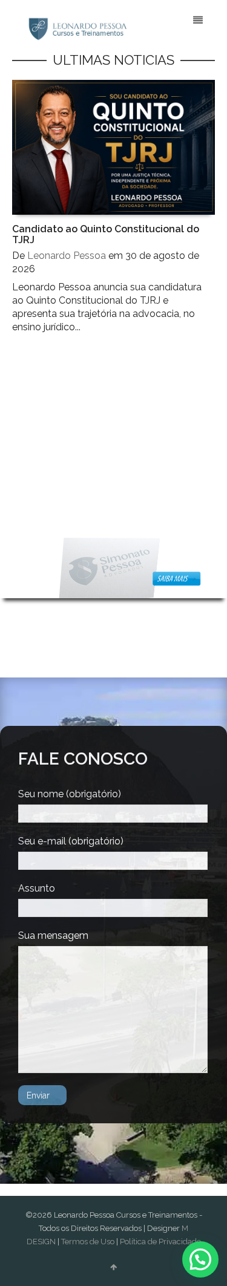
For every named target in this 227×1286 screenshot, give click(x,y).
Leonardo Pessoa (66, 255)
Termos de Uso (87, 1241)
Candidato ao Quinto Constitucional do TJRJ (105, 234)
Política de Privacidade (160, 1241)
